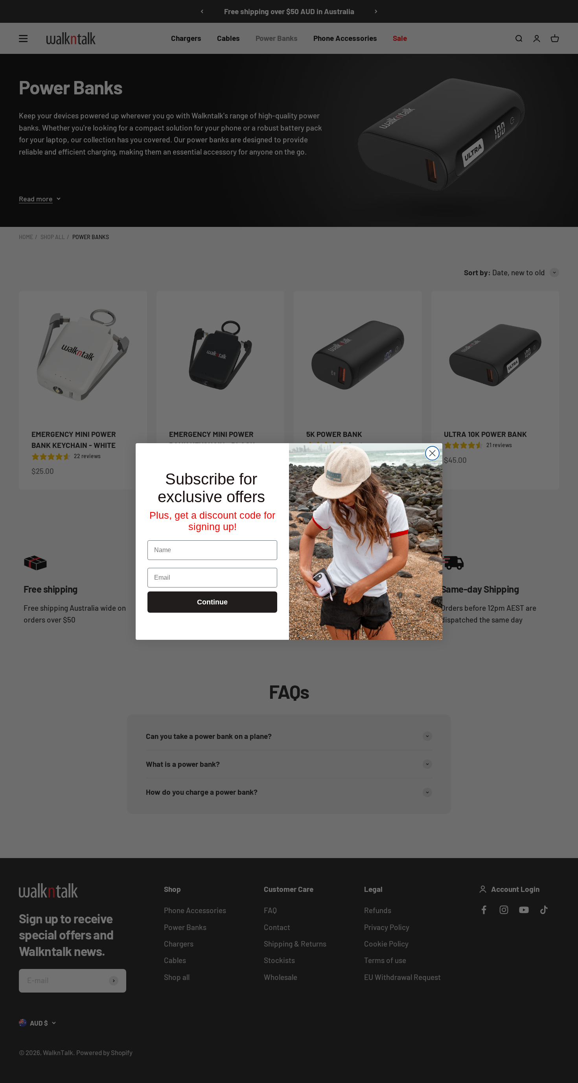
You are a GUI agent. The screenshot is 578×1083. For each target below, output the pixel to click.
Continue (212, 602)
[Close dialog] (432, 453)
